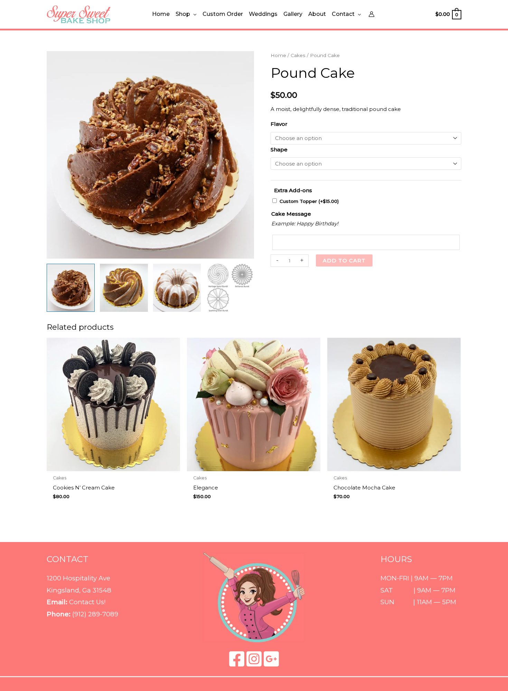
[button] (193, 14)
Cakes (298, 55)
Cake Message (291, 214)
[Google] (271, 658)
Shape (279, 149)
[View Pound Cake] (71, 288)
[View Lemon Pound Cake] (124, 288)
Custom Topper (309, 201)
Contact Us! (87, 602)
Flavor (279, 124)
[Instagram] (254, 658)
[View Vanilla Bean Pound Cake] (177, 288)
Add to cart (344, 260)
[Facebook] (236, 658)
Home (278, 55)
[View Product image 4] (230, 288)
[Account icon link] (371, 14)
